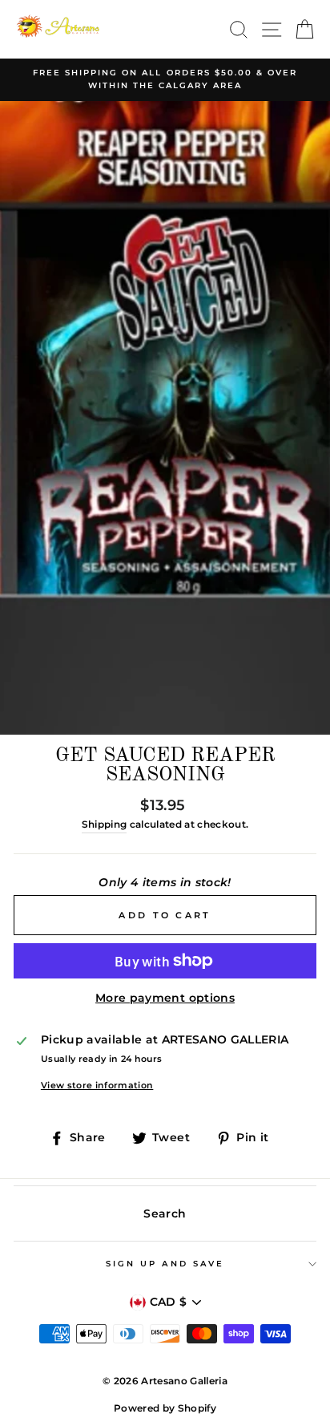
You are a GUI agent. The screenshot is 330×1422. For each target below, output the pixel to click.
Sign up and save (165, 1263)
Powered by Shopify (165, 1408)
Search (164, 1213)
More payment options (165, 997)
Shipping (104, 824)
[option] (165, 80)
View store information (97, 1085)
